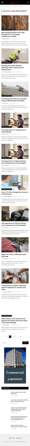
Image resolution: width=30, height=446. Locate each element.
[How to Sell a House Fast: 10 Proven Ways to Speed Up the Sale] (6, 402)
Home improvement (6, 29)
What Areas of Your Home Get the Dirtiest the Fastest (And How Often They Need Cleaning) (14, 320)
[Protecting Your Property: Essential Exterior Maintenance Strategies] (15, 89)
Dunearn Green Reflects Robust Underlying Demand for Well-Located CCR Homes (19, 409)
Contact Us (12, 438)
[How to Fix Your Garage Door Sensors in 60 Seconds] (15, 182)
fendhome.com (23, 441)
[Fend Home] (15, 2)
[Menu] (2, 2)
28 (20, 336)
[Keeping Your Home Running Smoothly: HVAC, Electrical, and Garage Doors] (15, 56)
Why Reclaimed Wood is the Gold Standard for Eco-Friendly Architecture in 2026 (12, 34)
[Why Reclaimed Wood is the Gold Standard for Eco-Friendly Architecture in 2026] (15, 22)
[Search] (28, 2)
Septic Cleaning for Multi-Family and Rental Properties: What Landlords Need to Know (19, 418)
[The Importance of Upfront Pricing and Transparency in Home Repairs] (15, 151)
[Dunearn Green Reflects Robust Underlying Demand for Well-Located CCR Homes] (6, 409)
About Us (18, 438)
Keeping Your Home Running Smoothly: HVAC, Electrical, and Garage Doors (12, 67)
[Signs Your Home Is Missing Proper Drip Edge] (15, 244)
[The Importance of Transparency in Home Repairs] (15, 120)
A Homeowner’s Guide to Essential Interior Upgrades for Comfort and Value (13, 287)
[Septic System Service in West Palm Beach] (6, 394)
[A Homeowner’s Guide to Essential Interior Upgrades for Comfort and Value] (15, 275)
